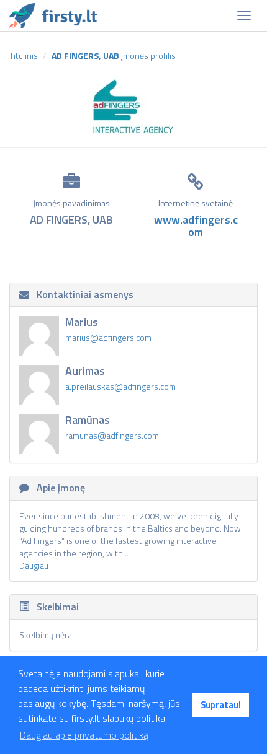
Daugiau (33, 565)
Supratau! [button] (221, 705)
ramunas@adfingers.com (112, 435)
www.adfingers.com (196, 225)
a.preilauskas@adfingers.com (120, 386)
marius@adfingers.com (108, 337)
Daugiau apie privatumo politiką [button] (84, 734)
